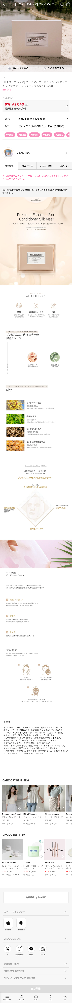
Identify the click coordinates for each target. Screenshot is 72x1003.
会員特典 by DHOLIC (36, 897)
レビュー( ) (46, 165)
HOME (36, 1000)
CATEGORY (7, 1000)
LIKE (50, 1000)
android (21, 929)
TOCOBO (27, 863)
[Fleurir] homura (30, 814)
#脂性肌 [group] (34, 134)
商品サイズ (27, 165)
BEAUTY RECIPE (9, 863)
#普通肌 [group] (22, 134)
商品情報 (9, 165)
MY (65, 1000)
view (65, 153)
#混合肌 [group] (47, 134)
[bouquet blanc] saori (11, 814)
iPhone (8, 929)
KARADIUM (50, 863)
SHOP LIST (21, 1000)
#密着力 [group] (59, 134)
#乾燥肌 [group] (10, 134)
